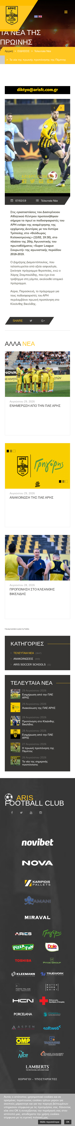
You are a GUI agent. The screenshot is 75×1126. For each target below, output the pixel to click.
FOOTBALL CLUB (34, 800)
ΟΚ (67, 1122)
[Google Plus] (43, 321)
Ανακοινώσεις (26, 658)
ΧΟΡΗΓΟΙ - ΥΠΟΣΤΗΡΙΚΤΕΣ (37, 1079)
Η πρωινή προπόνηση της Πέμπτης (38, 750)
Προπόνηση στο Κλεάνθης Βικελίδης (38, 723)
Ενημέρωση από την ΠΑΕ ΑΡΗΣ (35, 405)
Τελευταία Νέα (42, 51)
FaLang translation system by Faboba (17, 629)
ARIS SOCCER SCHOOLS (32, 664)
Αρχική (9, 51)
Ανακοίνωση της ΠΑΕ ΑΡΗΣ (31, 497)
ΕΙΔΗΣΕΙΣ (24, 51)
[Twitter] (31, 321)
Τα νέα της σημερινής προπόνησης (35, 763)
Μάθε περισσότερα (49, 1122)
